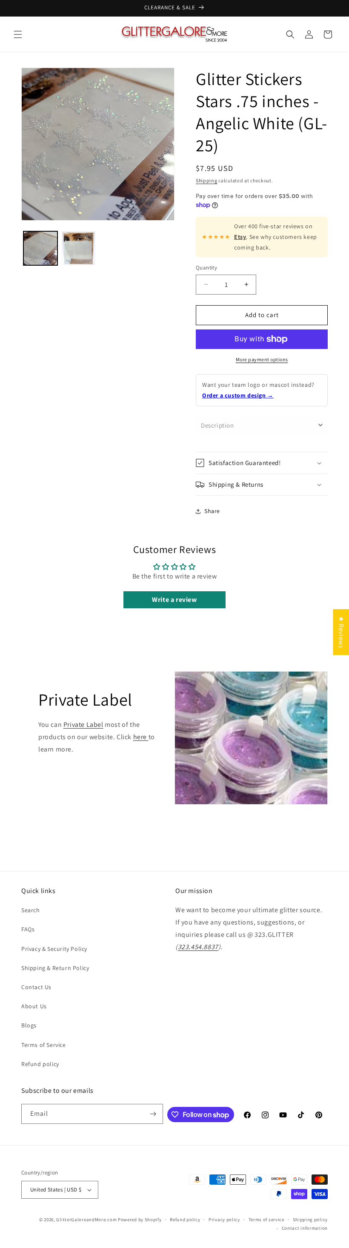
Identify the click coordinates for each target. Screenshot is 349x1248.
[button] (18, 34)
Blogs (29, 1025)
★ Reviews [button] (341, 632)
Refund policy (40, 1064)
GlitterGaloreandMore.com (86, 1219)
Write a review (174, 599)
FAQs (27, 929)
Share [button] (212, 511)
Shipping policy (310, 1219)
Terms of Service (43, 1045)
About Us (34, 1006)
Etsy (240, 237)
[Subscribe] (153, 1114)
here (141, 736)
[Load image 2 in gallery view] (79, 248)
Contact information (305, 1228)
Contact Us (36, 987)
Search (30, 910)
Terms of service (266, 1219)
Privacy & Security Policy (54, 949)
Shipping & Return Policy (55, 968)
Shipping (206, 180)
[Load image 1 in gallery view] (40, 248)
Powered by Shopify (140, 1219)
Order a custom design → (238, 395)
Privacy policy (224, 1219)
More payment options (262, 359)
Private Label (83, 724)
